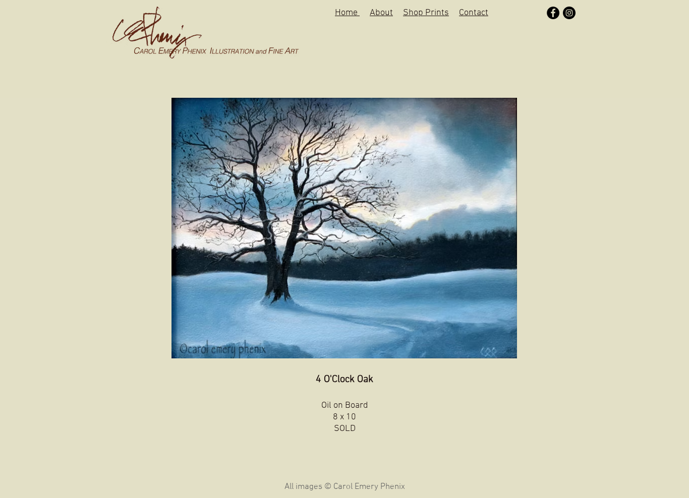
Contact (473, 13)
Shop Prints (426, 13)
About (381, 13)
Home (347, 13)
